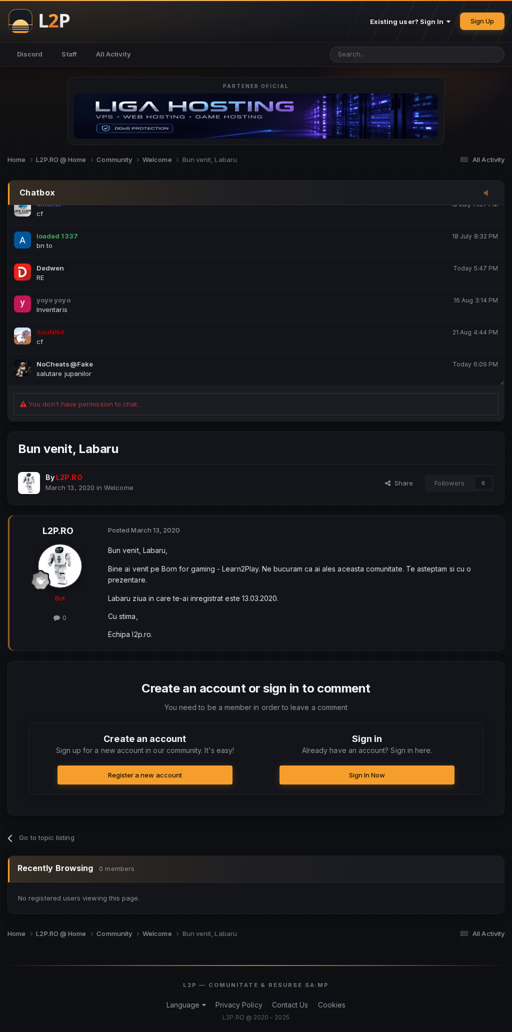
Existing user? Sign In (408, 22)
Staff (69, 54)
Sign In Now (367, 775)
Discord (29, 54)
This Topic (452, 54)
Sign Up (482, 21)
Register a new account (145, 775)
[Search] (493, 54)
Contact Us (290, 1004)
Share (401, 483)
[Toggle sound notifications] (489, 193)
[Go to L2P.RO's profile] (29, 483)
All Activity (113, 54)
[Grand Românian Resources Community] (45, 21)
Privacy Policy (239, 1004)
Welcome (118, 488)
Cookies (332, 1004)
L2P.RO (58, 531)
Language (184, 1004)
